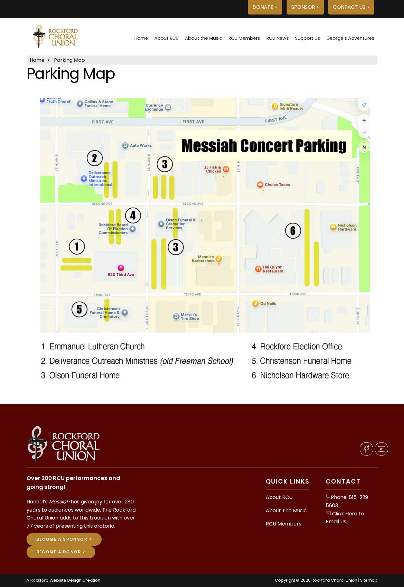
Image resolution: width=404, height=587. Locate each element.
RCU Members (244, 38)
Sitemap (368, 580)
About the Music (203, 38)
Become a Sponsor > (64, 539)
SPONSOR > (305, 7)
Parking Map (69, 60)
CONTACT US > (351, 7)
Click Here (344, 513)
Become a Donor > (61, 552)
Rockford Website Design (55, 580)
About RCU (166, 38)
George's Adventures (350, 38)
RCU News (277, 38)
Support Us (307, 38)
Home (141, 38)
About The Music (286, 510)
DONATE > (264, 7)
